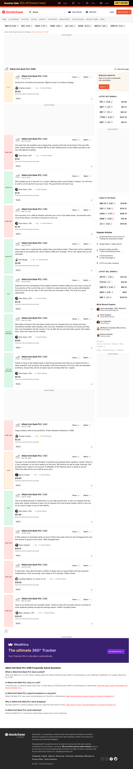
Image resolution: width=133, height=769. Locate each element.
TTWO (106, 117)
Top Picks (25, 19)
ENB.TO (106, 287)
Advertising (79, 756)
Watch (86, 77)
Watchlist (92, 12)
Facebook (99, 346)
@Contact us (89, 756)
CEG (25, 26)
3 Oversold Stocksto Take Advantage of (107, 257)
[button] (24, 88)
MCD (105, 292)
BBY (105, 112)
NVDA (83, 26)
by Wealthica (120, 350)
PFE (105, 102)
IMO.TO (100, 26)
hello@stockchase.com (64, 751)
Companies (36, 756)
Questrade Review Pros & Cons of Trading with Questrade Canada (111, 238)
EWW (55, 26)
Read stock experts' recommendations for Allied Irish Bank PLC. (91, 705)
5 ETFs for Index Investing (109, 263)
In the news (69, 756)
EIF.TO (105, 277)
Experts (42, 19)
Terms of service (50, 759)
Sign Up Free (123, 12)
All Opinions (14, 19)
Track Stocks (77, 12)
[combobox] (46, 12)
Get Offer (121, 3)
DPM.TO (117, 26)
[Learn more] (91, 99)
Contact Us (115, 344)
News (102, 19)
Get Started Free (115, 651)
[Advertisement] (66, 50)
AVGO (40, 26)
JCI (69, 26)
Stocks (34, 19)
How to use (106, 344)
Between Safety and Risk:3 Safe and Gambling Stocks (109, 250)
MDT (105, 107)
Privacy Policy (37, 759)
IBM (104, 297)
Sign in (103, 87)
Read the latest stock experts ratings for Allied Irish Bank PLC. (90, 696)
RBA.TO (10, 26)
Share (74, 77)
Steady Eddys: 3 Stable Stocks (110, 244)
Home (4, 19)
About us (99, 344)
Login (112, 12)
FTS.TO (105, 282)
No (37, 88)
